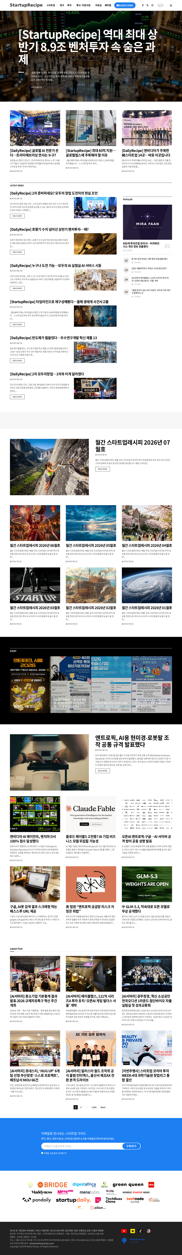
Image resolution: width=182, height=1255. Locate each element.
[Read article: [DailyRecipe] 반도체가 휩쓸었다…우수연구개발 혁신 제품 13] (95, 352)
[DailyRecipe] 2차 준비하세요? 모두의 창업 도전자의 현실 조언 (54, 193)
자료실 (98, 5)
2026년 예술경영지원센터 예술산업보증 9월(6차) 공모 (111, 704)
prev (158, 93)
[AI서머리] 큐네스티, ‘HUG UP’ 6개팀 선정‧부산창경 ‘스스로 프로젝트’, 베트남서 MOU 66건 (35, 1075)
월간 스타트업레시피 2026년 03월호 (35, 607)
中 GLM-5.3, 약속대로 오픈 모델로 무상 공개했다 (146, 909)
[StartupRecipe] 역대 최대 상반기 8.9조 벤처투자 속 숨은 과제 (87, 46)
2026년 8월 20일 (16, 234)
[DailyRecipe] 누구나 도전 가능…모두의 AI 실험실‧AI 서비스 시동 (55, 265)
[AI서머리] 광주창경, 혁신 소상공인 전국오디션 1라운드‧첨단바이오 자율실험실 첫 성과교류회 (147, 1001)
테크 (62, 5)
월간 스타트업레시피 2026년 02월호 (91, 607)
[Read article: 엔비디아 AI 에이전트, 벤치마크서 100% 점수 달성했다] (35, 814)
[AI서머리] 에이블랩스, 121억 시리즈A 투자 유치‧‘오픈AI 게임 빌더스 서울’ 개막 (150, 279)
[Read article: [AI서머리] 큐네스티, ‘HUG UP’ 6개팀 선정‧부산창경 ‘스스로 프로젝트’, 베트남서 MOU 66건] (35, 1048)
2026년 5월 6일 (128, 561)
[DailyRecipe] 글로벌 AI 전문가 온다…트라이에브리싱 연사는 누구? (34, 153)
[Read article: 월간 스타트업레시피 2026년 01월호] (147, 585)
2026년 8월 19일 (16, 271)
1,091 (94, 1107)
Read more (19, 216)
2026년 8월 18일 (16, 307)
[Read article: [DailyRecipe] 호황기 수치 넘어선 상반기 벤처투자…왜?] (95, 243)
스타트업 (50, 5)
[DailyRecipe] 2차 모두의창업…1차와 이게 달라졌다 (47, 373)
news (14, 988)
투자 (69, 5)
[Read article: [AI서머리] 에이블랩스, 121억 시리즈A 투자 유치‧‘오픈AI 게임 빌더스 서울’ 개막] (91, 974)
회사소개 (14, 1230)
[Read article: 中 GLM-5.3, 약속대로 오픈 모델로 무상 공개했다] (147, 884)
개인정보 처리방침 (26, 1230)
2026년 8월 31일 (20, 712)
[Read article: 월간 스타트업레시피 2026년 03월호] (35, 585)
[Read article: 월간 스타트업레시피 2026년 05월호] (91, 523)
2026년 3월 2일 (72, 624)
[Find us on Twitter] (147, 5)
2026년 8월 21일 (16, 198)
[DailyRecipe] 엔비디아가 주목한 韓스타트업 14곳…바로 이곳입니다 (146, 153)
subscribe (126, 5)
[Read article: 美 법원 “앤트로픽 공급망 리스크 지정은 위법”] (91, 884)
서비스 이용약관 (42, 1230)
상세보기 (62, 1153)
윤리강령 (69, 1230)
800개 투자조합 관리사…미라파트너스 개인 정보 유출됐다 (141, 245)
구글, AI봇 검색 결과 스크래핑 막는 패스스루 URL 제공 (33, 909)
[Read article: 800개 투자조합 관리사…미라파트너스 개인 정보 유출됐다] (147, 222)
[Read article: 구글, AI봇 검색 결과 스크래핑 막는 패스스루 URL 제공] (35, 884)
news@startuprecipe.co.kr (41, 1243)
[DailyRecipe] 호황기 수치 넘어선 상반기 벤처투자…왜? (49, 229)
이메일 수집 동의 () (55, 1153)
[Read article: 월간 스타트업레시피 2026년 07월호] (49, 467)
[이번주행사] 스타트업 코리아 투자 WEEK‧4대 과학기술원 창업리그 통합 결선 (145, 1075)
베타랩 (108, 5)
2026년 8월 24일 (72, 168)
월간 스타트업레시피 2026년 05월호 (91, 545)
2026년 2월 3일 (128, 624)
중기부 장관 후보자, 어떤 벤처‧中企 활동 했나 (150, 258)
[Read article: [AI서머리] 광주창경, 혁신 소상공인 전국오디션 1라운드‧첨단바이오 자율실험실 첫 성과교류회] (147, 974)
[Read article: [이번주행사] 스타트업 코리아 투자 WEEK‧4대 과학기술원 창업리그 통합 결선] (147, 1048)
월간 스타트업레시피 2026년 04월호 (147, 545)
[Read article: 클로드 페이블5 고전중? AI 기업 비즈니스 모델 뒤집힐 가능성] (91, 814)
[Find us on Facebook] (142, 5)
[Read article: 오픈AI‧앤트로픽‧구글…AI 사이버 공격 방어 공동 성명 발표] (147, 814)
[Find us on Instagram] (152, 5)
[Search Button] (171, 5)
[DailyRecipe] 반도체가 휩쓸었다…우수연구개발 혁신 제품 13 (53, 337)
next (170, 93)
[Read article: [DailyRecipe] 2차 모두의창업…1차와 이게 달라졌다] (95, 388)
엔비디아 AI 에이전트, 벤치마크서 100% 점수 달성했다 (33, 839)
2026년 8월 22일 (128, 171)
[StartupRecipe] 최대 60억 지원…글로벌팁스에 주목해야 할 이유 (91, 153)
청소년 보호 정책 (57, 1230)
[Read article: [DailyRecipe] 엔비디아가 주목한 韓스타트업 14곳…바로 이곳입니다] (147, 128)
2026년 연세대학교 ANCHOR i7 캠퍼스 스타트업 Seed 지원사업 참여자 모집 (151, 703)
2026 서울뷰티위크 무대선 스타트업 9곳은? (149, 268)
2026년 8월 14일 (16, 379)
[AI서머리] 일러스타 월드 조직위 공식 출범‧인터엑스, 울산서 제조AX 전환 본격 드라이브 (90, 1075)
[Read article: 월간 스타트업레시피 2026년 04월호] (147, 523)
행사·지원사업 (83, 5)
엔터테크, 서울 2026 (25, 706)
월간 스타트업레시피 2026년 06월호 (35, 545)
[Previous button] (12, 684)
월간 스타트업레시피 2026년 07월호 (132, 445)
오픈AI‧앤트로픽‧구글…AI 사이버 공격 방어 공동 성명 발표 (146, 839)
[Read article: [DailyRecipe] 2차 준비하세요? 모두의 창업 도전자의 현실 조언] (95, 207)
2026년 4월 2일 (16, 624)
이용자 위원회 (98, 1230)
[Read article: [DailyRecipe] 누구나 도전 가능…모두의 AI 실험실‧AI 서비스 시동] (95, 280)
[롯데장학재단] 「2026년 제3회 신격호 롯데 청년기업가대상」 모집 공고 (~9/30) (70, 703)
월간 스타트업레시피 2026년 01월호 (147, 607)
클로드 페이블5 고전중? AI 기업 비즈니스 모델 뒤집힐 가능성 (90, 839)
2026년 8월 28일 (142, 712)
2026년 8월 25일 (16, 171)
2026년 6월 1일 (72, 561)
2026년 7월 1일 (16, 561)
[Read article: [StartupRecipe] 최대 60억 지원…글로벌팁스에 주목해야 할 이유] (91, 128)
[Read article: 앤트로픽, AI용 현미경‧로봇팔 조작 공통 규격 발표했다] (49, 762)
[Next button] (170, 684)
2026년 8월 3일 (102, 454)
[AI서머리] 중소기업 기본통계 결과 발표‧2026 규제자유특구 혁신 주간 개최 (33, 1001)
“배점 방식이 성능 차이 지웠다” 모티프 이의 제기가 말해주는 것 (151, 291)
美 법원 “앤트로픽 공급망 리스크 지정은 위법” (90, 909)
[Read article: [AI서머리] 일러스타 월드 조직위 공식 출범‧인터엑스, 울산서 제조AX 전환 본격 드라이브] (91, 1048)
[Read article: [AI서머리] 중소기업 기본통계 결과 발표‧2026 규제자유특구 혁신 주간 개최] (35, 974)
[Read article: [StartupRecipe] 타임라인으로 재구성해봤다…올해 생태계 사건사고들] (95, 316)
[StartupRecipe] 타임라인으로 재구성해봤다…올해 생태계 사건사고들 (59, 301)
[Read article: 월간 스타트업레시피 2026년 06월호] (35, 523)
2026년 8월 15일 (16, 343)
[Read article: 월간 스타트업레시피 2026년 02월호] (91, 585)
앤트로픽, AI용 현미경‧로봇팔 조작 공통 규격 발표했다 (132, 741)
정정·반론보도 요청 (82, 1230)
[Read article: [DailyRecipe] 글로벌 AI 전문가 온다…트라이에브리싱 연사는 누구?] (35, 128)
